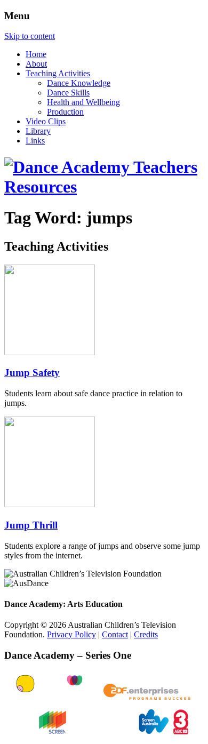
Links (35, 140)
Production (65, 111)
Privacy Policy (71, 634)
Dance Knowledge (78, 82)
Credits (146, 634)
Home (36, 54)
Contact (115, 634)
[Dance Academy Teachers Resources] (104, 186)
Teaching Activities (58, 73)
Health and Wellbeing (83, 102)
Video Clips (46, 121)
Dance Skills (68, 92)
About (36, 63)
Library (38, 130)
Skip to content (29, 36)
